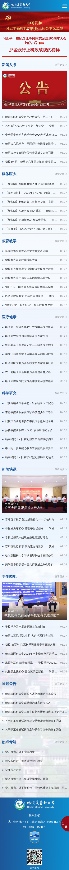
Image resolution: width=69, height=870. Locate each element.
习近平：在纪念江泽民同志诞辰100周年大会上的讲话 (35, 41)
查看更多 (60, 65)
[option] (34, 22)
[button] (61, 104)
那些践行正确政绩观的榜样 (34, 50)
